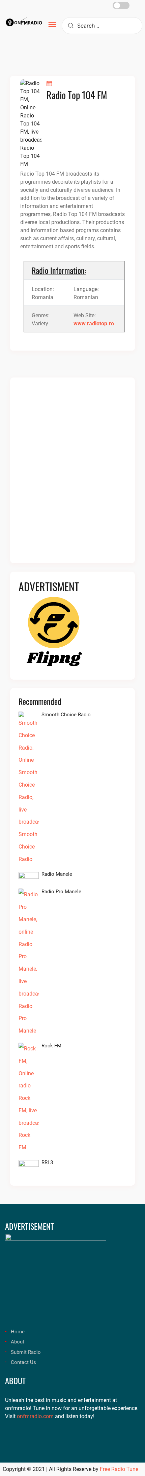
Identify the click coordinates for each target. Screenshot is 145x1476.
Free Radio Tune (119, 1469)
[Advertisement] (72, 474)
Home (18, 1332)
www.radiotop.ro (94, 323)
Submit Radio (26, 1352)
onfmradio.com (35, 1416)
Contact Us (23, 1362)
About (17, 1342)
